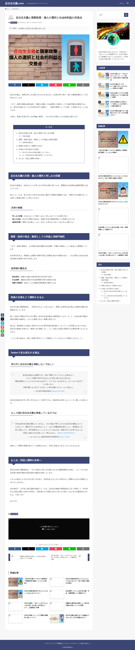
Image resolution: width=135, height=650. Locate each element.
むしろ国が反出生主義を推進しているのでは (37, 155)
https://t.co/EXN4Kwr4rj (66, 433)
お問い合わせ (84, 643)
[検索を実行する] (126, 15)
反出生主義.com (14, 3)
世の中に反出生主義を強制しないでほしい (37, 152)
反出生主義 (14, 22)
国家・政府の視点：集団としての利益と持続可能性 (38, 139)
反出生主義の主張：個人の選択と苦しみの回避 (36, 133)
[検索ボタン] (127, 3)
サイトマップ (50, 643)
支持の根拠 (26, 136)
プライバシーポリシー (71, 643)
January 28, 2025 (57, 391)
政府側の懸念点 (28, 142)
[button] (14, 84)
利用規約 (59, 643)
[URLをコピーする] (83, 84)
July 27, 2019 (64, 437)
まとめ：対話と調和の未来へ (30, 158)
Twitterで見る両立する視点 (29, 149)
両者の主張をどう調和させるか (30, 146)
